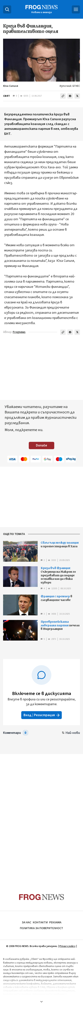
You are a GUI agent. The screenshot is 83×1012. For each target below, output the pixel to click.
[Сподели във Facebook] (70, 96)
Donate (41, 445)
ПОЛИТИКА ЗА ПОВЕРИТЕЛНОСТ (41, 928)
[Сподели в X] (77, 96)
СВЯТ (6, 96)
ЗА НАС (26, 922)
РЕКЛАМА (55, 922)
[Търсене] (7, 9)
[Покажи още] (41, 1001)
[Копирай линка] (63, 96)
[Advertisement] (41, 816)
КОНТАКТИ (40, 922)
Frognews (19, 332)
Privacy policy (67, 946)
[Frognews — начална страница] (41, 897)
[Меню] (76, 9)
